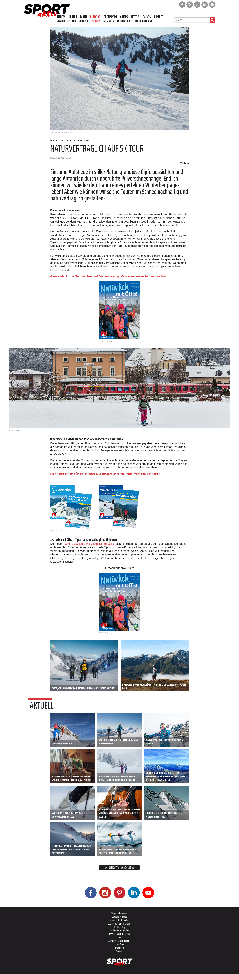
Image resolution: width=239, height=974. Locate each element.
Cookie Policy (119, 927)
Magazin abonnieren (119, 913)
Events (147, 16)
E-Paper (158, 16)
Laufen (73, 16)
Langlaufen (108, 21)
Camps (124, 16)
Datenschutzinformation (119, 920)
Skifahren (83, 21)
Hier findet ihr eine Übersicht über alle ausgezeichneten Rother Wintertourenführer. (105, 473)
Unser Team (119, 944)
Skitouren (95, 21)
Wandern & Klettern (66, 21)
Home (53, 141)
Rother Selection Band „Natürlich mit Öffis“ (89, 543)
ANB (119, 937)
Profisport (110, 16)
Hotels (135, 16)
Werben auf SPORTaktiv (119, 930)
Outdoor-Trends (124, 21)
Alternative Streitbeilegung (119, 941)
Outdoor (95, 16)
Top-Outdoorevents (144, 21)
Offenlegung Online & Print (119, 934)
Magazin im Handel (119, 916)
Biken (83, 16)
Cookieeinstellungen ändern (119, 923)
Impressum (119, 947)
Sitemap (119, 951)
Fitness (61, 16)
